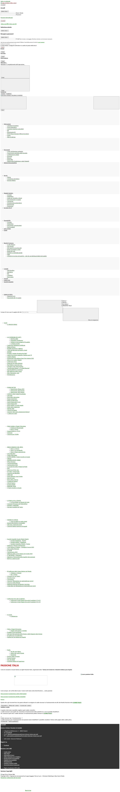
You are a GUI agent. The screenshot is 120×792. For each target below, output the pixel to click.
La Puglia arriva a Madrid (14, 500)
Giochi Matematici (12, 404)
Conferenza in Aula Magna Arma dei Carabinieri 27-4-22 (25, 600)
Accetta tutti (25, 705)
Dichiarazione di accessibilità (11, 758)
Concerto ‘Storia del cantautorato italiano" (18, 412)
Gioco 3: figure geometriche (17, 452)
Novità (64, 302)
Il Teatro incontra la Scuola (14, 488)
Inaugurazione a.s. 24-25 (13, 431)
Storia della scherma (12, 479)
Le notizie (65, 304)
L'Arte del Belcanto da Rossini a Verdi (17, 350)
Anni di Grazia (11, 478)
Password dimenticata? (7, 17)
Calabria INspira (11, 357)
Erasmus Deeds (11, 484)
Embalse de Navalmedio (16, 428)
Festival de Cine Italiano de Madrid (16, 637)
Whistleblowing (8, 761)
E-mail (18, 39)
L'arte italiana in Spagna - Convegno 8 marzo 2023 (20, 547)
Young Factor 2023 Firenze (17, 390)
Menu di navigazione (93, 320)
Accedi (3, 4)
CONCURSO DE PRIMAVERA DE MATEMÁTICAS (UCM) (21, 586)
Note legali (7, 753)
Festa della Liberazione (13, 397)
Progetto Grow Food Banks (14, 632)
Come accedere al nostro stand (18, 521)
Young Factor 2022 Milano (17, 392)
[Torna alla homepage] (60, 95)
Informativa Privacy (9, 755)
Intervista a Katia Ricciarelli (14, 524)
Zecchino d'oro (11, 578)
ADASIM (9, 352)
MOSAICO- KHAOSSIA (13, 505)
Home (64, 301)
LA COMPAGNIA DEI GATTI (14, 337)
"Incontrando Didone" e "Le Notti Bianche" (18, 368)
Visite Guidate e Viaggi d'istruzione (16, 426)
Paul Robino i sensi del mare (14, 365)
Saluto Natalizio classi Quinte (15, 476)
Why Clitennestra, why (13, 373)
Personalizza (4, 705)
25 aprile (9, 615)
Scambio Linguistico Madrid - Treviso (20, 544)
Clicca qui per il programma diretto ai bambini (13, 696)
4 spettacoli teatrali (12, 481)
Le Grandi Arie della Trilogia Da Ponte (17, 466)
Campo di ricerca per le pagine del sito (11, 312)
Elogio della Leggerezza (13, 407)
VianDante (13, 655)
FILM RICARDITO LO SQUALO (15, 370)
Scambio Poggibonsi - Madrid (18, 540)
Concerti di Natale (12, 410)
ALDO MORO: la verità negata (15, 405)
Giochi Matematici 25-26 (13, 402)
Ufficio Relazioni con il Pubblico (12, 757)
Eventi (5, 323)
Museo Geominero (12, 399)
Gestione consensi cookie (10, 763)
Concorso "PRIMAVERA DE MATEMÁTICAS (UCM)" (20, 581)
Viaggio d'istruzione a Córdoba (18, 630)
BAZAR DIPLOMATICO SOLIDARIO (16, 523)
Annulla (3, 93)
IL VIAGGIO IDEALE (12, 324)
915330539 (9, 732)
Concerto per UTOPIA (13, 434)
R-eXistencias (13, 616)
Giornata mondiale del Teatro (15, 507)
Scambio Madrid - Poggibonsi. (18, 542)
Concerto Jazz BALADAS (13, 473)
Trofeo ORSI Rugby (12, 455)
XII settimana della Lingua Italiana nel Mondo (19, 571)
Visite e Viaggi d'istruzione (14, 629)
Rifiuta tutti (14, 705)
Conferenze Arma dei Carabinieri (16, 599)
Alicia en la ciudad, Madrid (14, 360)
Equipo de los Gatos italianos (14, 363)
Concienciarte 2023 (12, 552)
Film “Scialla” (14, 574)
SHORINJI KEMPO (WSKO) (14, 460)
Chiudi (2, 52)
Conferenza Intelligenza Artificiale (16, 345)
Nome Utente (19, 13)
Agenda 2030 (10, 408)
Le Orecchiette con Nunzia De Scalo (19, 502)
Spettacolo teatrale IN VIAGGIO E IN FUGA (18, 584)
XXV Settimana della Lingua (14, 371)
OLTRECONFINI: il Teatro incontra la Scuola (18, 457)
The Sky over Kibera (15, 651)
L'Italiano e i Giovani (15, 573)
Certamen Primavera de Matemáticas (17, 504)
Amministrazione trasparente (11, 765)
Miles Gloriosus (11, 462)
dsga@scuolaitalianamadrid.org (23, 734)
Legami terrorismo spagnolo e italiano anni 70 (19, 355)
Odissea (9, 458)
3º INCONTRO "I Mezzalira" (14, 555)
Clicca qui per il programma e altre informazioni (13, 693)
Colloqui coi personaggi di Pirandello (20, 342)
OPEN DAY (10, 475)
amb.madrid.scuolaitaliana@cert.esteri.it (24, 736)
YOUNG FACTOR (11, 387)
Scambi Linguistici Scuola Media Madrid (18, 539)
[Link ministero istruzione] (8, 3)
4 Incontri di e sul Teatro (13, 576)
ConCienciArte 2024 (12, 465)
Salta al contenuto (5, 1)
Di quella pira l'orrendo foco (14, 635)
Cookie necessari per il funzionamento (11, 718)
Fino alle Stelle (11, 660)
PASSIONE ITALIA (11, 486)
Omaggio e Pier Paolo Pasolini (15, 366)
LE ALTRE (9, 550)
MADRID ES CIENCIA (12, 520)
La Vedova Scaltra (15, 344)
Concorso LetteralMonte (13, 583)
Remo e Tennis (14, 429)
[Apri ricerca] (106, 102)
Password (18, 14)
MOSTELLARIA (14, 339)
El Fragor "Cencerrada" (13, 471)
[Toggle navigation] (13, 102)
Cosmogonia (10, 579)
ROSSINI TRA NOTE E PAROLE (15, 348)
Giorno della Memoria (13, 549)
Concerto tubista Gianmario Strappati (17, 526)
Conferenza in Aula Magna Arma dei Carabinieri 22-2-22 (25, 602)
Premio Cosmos (11, 658)
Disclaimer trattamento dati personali (11, 777)
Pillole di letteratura (12, 400)
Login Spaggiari (41, 42)
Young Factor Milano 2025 (17, 389)
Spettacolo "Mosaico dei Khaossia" (16, 545)
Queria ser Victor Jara (13, 470)
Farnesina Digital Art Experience (15, 661)
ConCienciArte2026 (12, 463)
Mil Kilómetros (11, 374)
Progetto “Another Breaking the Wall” (17, 353)
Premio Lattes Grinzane (13, 656)
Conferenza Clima (12, 361)
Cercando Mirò (11, 453)
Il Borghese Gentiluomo (16, 340)
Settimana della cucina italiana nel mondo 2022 (19, 554)
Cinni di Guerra (11, 483)
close (2, 110)
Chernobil (9, 395)
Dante (9, 650)
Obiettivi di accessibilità (10, 760)
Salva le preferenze (13, 721)
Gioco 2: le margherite (16, 450)
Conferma (8, 93)
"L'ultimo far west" (12, 413)
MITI (8, 468)
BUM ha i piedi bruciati (13, 558)
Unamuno (9, 433)
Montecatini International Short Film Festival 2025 (20, 358)
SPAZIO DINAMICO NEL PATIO (15, 447)
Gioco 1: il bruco (14, 449)
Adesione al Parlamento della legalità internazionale (21, 557)
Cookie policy (7, 752)
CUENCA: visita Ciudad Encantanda (16, 394)
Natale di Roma (11, 347)
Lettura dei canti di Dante (17, 653)
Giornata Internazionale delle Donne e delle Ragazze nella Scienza (24, 634)
